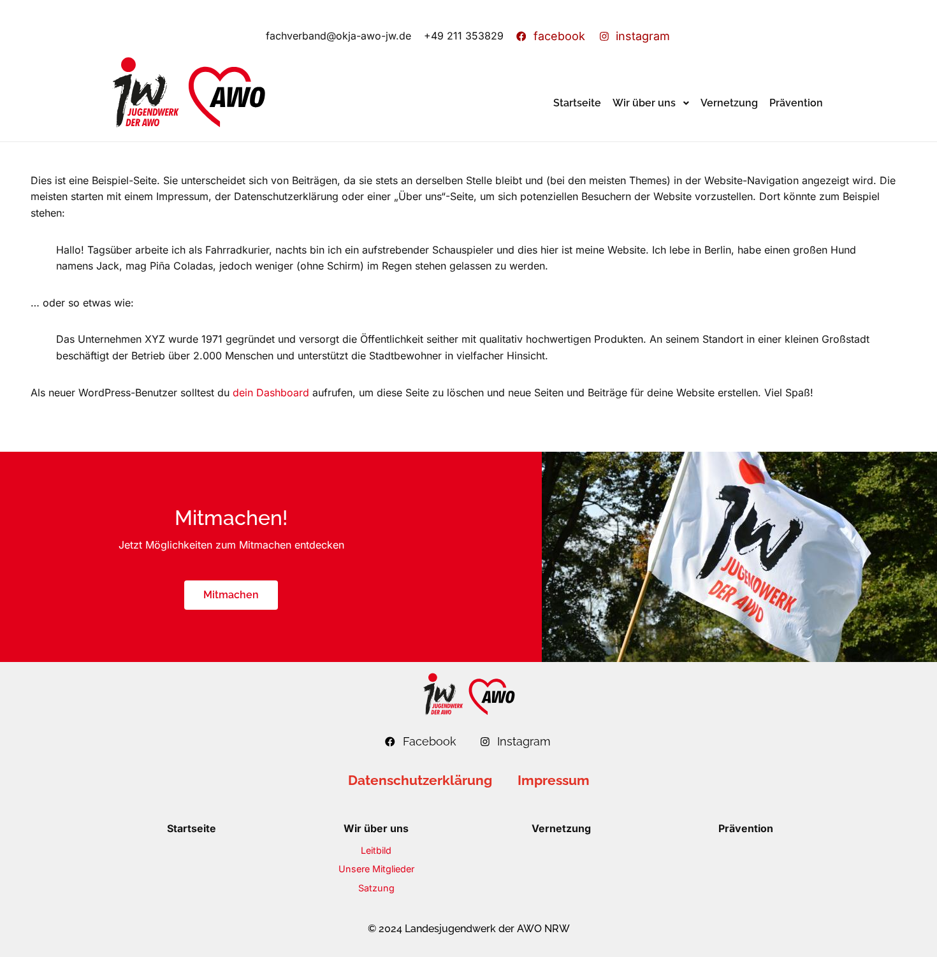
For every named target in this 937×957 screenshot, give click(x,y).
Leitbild (376, 850)
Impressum (554, 780)
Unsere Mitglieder (376, 868)
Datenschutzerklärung (420, 780)
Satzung (376, 887)
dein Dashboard (271, 392)
